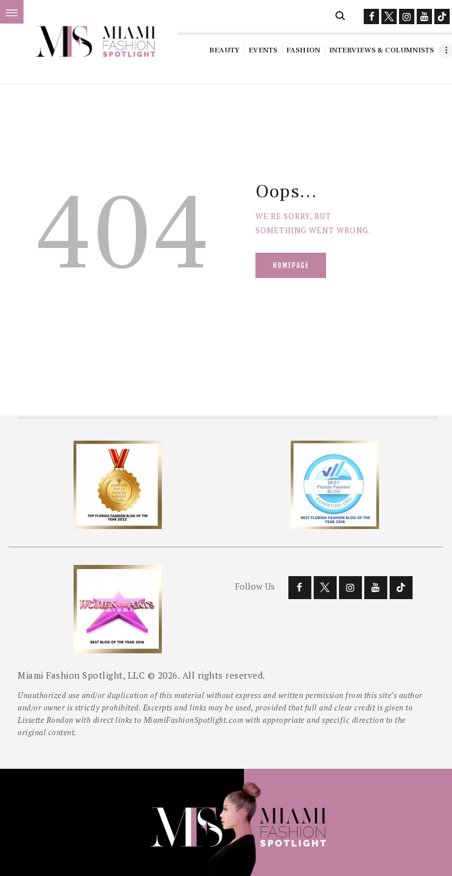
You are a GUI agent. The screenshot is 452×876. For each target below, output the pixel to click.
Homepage (291, 266)
